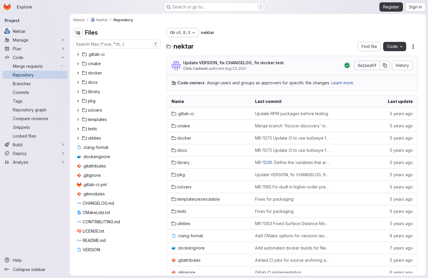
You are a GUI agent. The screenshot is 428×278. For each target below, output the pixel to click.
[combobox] (117, 44)
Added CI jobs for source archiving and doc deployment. (292, 260)
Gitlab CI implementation (278, 272)
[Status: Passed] (347, 65)
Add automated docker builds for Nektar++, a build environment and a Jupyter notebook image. (292, 247)
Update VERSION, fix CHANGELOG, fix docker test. (234, 62)
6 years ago (401, 272)
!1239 (267, 162)
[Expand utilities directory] (78, 138)
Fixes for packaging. (274, 211)
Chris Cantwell (195, 68)
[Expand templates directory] (78, 119)
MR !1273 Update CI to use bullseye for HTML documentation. (292, 138)
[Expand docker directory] (78, 73)
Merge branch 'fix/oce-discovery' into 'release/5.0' (292, 125)
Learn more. (342, 82)
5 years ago (401, 113)
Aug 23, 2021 (235, 68)
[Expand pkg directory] (78, 100)
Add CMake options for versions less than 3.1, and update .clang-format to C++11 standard (292, 235)
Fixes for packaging (274, 199)
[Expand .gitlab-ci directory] (78, 54)
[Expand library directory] (78, 91)
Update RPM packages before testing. (292, 113)
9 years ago (401, 235)
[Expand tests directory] (78, 128)
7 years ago (401, 247)
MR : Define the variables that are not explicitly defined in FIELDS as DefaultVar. (292, 162)
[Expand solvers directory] (78, 110)
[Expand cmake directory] (78, 63)
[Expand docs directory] (78, 82)
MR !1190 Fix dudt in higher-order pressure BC (292, 186)
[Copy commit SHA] (385, 65)
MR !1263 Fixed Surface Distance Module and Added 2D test (292, 223)
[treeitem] (118, 54)
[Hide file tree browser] (78, 32)
